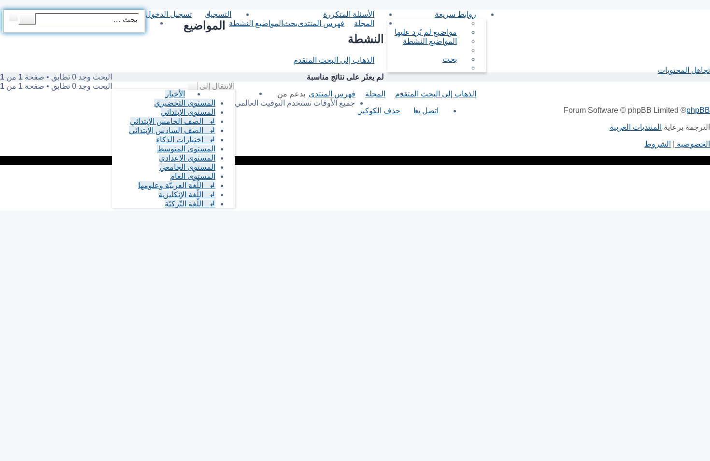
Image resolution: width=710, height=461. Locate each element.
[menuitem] (431, 32)
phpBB (698, 110)
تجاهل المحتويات (684, 70)
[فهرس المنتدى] (704, 12)
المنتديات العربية (636, 127)
